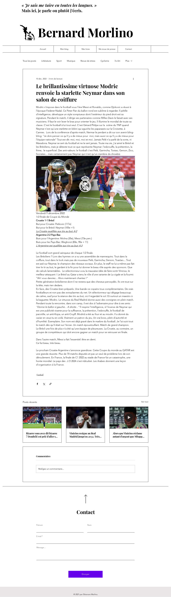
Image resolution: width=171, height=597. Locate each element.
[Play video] (85, 183)
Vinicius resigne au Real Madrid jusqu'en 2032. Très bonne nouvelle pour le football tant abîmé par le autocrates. (84, 435)
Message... (41, 547)
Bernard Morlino (85, 32)
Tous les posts (29, 61)
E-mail (38, 536)
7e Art (117, 61)
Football (40, 375)
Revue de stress (88, 61)
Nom (89, 525)
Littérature (46, 61)
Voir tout (144, 401)
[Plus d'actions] (133, 78)
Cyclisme (105, 61)
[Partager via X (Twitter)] (44, 384)
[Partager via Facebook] (37, 384)
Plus (127, 61)
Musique (71, 61)
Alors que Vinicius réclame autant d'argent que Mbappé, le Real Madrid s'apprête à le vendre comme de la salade (128, 435)
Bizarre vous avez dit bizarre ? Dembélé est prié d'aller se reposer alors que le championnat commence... (41, 435)
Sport (59, 61)
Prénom (39, 525)
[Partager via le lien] (50, 384)
